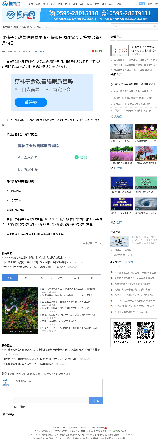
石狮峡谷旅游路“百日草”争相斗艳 (145, 141)
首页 (30, 4)
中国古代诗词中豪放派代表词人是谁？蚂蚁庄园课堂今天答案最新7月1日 (41, 359)
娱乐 (104, 4)
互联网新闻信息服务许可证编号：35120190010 (114, 435)
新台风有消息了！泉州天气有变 (145, 213)
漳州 (60, 4)
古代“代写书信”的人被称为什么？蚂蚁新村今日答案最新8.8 (34, 267)
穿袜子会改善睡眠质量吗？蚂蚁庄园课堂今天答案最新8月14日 (40, 374)
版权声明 (56, 428)
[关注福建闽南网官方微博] (105, 428)
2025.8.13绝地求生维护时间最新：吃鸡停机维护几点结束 (33, 257)
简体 (152, 4)
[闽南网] (12, 4)
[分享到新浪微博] (96, 51)
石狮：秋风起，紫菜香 (120, 141)
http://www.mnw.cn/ (36, 52)
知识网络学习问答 (31, 27)
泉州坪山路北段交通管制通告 (121, 192)
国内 (82, 4)
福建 (74, 4)
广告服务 (82, 428)
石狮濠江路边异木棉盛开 (145, 163)
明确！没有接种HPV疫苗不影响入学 (59, 321)
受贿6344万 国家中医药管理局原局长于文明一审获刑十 (68, 295)
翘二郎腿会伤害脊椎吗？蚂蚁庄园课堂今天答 (135, 65)
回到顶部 (100, 428)
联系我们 (74, 428)
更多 (119, 4)
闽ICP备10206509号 (86, 435)
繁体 (156, 4)
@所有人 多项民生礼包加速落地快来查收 (133, 84)
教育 (97, 4)
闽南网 (6, 27)
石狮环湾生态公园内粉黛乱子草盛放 (121, 163)
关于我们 (65, 428)
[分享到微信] (100, 51)
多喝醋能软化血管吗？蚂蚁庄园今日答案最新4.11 (29, 364)
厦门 (67, 4)
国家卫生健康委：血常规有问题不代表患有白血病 (66, 302)
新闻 (38, 4)
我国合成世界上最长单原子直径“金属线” (133, 70)
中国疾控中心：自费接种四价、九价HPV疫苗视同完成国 (69, 328)
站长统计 (108, 431)
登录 (16, 406)
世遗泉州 (115, 232)
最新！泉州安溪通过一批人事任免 (121, 213)
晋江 (52, 4)
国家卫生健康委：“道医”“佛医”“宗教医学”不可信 (65, 308)
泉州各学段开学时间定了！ (144, 192)
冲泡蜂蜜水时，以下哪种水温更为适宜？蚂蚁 (135, 60)
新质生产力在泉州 (122, 250)
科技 (111, 4)
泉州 (45, 4)
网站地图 (91, 428)
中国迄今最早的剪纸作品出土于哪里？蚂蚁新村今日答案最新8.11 (37, 262)
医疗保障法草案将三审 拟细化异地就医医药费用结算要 (68, 289)
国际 (89, 4)
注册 (148, 4)
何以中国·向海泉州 (123, 255)
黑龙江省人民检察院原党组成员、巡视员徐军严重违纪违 (69, 315)
